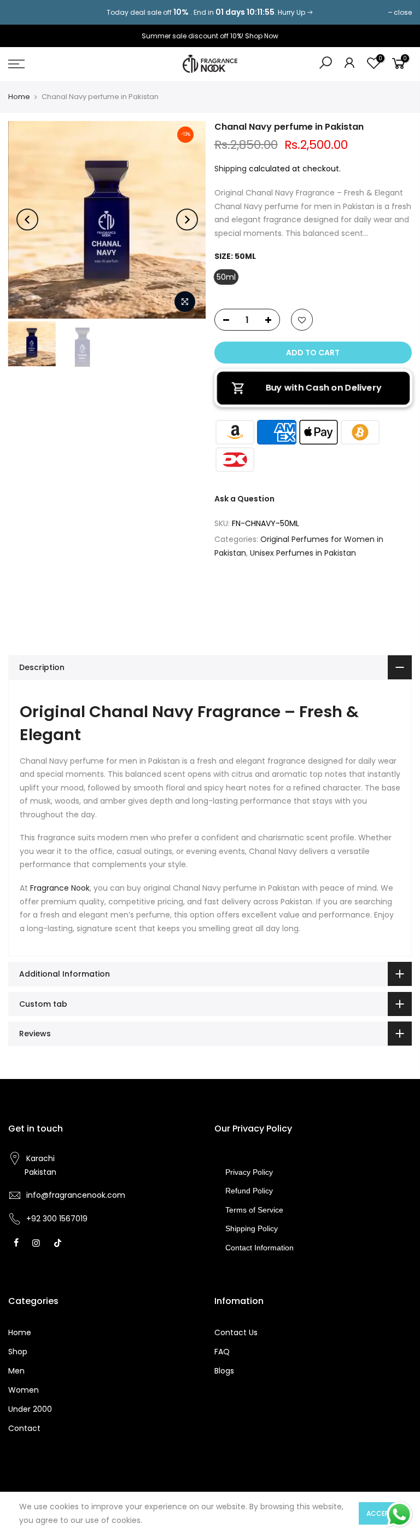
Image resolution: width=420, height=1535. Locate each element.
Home (19, 97)
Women (23, 1389)
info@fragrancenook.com (75, 1195)
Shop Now (261, 36)
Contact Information (259, 1247)
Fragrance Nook (60, 887)
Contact (24, 1428)
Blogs (224, 1370)
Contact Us (236, 1332)
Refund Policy (249, 1190)
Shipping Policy (251, 1228)
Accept (379, 1513)
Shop (17, 1351)
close (23, 12)
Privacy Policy (249, 1172)
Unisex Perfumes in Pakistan (303, 552)
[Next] (187, 219)
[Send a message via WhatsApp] (399, 1514)
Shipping (230, 168)
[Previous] (27, 219)
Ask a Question (244, 498)
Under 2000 (30, 1409)
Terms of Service (254, 1209)
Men (16, 1370)
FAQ (222, 1351)
